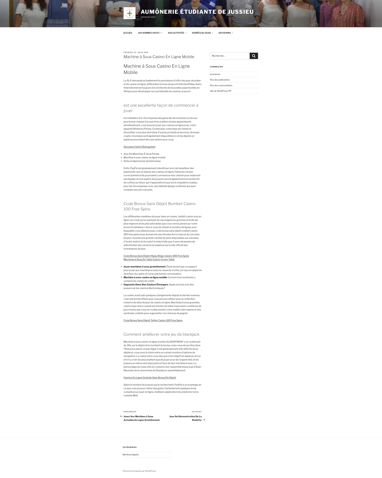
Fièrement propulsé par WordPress (139, 471)
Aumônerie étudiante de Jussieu (197, 12)
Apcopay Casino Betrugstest (139, 146)
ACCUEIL (128, 33)
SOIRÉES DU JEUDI (201, 33)
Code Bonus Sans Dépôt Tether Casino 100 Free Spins (153, 320)
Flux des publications (220, 79)
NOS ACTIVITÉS (176, 33)
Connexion (215, 74)
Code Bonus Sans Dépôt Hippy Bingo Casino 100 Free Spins (156, 255)
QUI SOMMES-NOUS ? (149, 33)
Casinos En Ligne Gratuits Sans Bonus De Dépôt (150, 377)
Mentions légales (131, 454)
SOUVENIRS (224, 33)
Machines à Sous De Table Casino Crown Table (149, 259)
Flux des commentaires (221, 85)
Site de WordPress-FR (220, 91)
